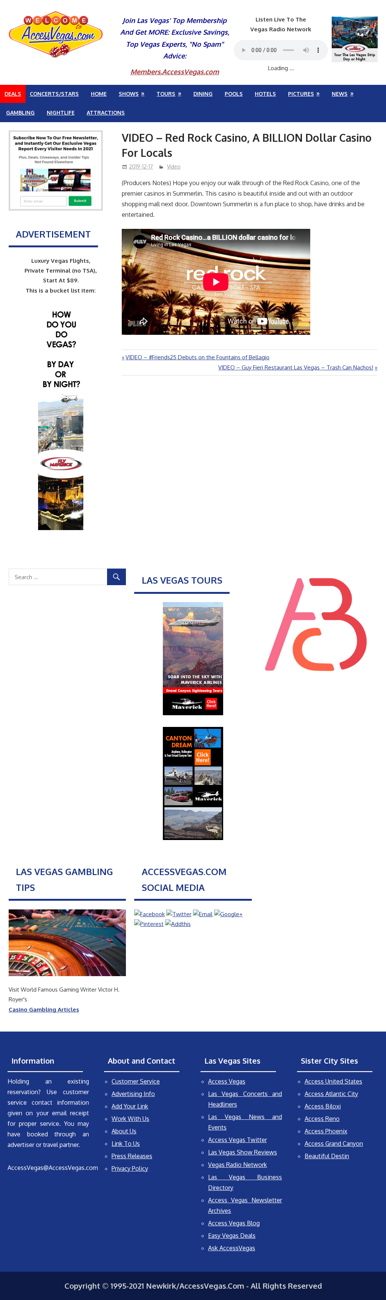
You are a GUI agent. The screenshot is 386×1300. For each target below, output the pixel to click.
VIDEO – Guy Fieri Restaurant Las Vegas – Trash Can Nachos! (295, 367)
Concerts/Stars (54, 93)
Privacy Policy (130, 1168)
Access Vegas (226, 1081)
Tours (165, 93)
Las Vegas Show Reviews (242, 1152)
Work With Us (130, 1118)
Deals (13, 93)
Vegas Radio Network (237, 1164)
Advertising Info (133, 1094)
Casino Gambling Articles (44, 1009)
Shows (129, 93)
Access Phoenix (326, 1131)
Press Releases (132, 1156)
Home (99, 93)
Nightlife (61, 112)
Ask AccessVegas (231, 1248)
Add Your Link (130, 1106)
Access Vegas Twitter (237, 1140)
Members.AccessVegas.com (174, 71)
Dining (203, 93)
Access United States (333, 1081)
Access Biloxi (323, 1106)
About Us (124, 1131)
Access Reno (322, 1118)
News (340, 93)
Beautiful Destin (327, 1156)
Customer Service (136, 1081)
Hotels (265, 93)
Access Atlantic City (331, 1094)
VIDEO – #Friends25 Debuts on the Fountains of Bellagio (197, 357)
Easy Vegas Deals (232, 1235)
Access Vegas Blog (234, 1223)
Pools (234, 93)
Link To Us (126, 1143)
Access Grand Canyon (334, 1143)
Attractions (106, 112)
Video (174, 166)
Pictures (301, 93)
